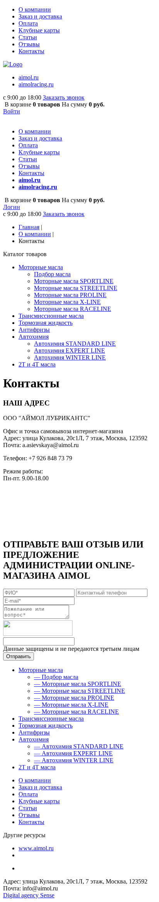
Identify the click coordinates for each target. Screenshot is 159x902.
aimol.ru (29, 77)
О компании (35, 9)
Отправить (18, 656)
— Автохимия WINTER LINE (73, 760)
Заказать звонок (64, 97)
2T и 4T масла (37, 767)
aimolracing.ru (36, 84)
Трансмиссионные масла (51, 718)
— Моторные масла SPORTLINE (77, 684)
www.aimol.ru (36, 848)
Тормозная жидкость (46, 725)
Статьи (28, 37)
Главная (29, 227)
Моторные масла (41, 670)
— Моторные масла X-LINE (71, 704)
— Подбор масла (56, 677)
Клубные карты (39, 30)
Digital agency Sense (28, 895)
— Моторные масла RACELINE (76, 711)
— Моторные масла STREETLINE (79, 690)
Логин (11, 207)
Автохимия (34, 739)
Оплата (28, 23)
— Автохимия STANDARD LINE (78, 746)
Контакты (31, 51)
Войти (11, 111)
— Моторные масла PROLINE (74, 697)
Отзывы (29, 44)
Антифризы (34, 732)
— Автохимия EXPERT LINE (73, 753)
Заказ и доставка (40, 16)
